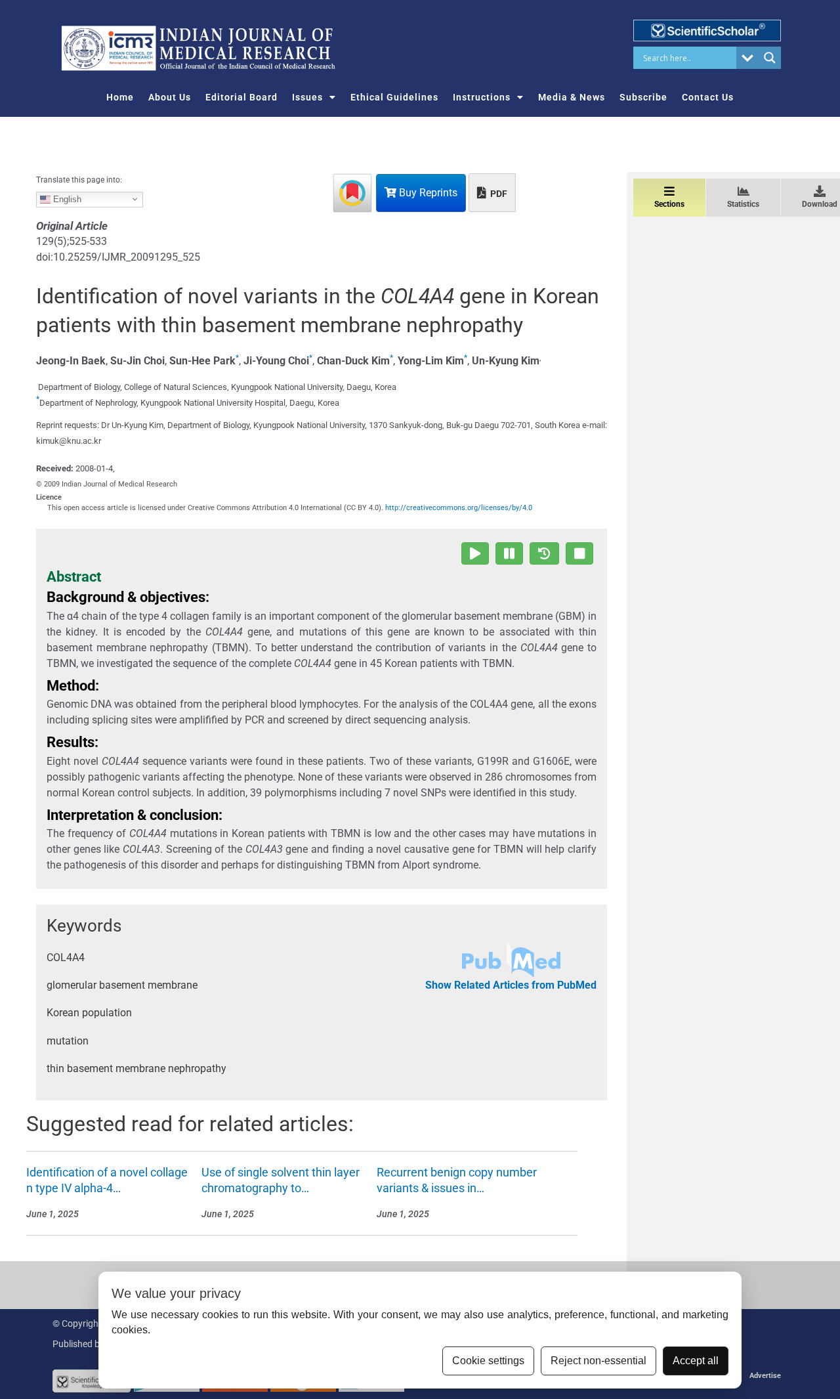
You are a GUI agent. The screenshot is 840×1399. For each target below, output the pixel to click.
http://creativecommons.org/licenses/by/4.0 (458, 508)
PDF (497, 193)
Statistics (743, 204)
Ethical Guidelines (394, 97)
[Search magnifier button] (770, 58)
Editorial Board (241, 97)
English (66, 199)
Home (120, 97)
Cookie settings (488, 1360)
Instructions (482, 97)
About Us (169, 97)
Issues (307, 97)
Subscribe (643, 97)
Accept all (696, 1360)
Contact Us (708, 97)
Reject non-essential (598, 1360)
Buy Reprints (426, 192)
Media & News (571, 97)
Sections (669, 204)
